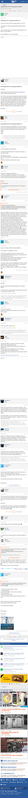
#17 (26, 521)
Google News (5, 782)
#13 (26, 433)
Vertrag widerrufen (18, 792)
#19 (26, 544)
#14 (26, 449)
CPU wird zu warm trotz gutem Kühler (13, 669)
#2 (26, 84)
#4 (26, 146)
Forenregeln (20, 92)
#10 (26, 323)
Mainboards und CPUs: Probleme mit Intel (14, 649)
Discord (9, 779)
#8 (26, 281)
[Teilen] (25, 18)
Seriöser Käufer (6, 659)
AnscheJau (5, 665)
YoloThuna (5, 654)
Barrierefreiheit (11, 794)
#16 (26, 494)
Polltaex (4, 670)
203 (3, 757)
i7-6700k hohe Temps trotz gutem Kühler (14, 664)
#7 (26, 245)
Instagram (13, 782)
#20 (26, 578)
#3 (26, 121)
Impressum (3, 792)
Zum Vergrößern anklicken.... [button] (14, 189)
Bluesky (16, 779)
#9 (26, 307)
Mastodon (21, 782)
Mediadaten (12, 792)
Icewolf (3, 8)
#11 (26, 341)
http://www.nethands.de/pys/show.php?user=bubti (10, 355)
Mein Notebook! (19, 111)
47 (3, 735)
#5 (26, 171)
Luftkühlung (12, 659)
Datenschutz (17, 794)
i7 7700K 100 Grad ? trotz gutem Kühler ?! (14, 658)
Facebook (23, 779)
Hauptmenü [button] (2, 2)
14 (3, 712)
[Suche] (27, 1)
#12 (26, 405)
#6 (26, 200)
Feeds (3, 779)
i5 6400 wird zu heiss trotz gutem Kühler (13, 653)
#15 (26, 469)
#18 (26, 533)
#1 (26, 18)
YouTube (4, 784)
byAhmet (5, 649)
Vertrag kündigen (4, 794)
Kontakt (7, 792)
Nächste (14, 10)
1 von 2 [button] (9, 10)
